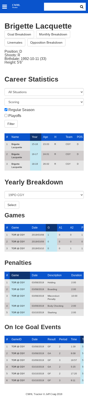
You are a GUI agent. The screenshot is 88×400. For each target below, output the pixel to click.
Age (45, 137)
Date (35, 227)
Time (74, 339)
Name (15, 137)
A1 (60, 227)
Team (69, 137)
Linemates (14, 42)
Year (34, 137)
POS (80, 137)
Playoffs (14, 116)
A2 (72, 227)
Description (55, 275)
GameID (17, 339)
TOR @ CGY (18, 235)
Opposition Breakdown (46, 42)
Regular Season (21, 110)
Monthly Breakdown (53, 34)
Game (15, 227)
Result (52, 339)
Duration (76, 275)
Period (63, 339)
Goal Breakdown (19, 34)
